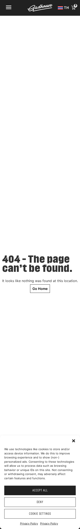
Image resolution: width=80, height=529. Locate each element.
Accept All (40, 490)
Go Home (40, 288)
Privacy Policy (29, 523)
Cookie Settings (40, 513)
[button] (73, 441)
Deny (40, 502)
